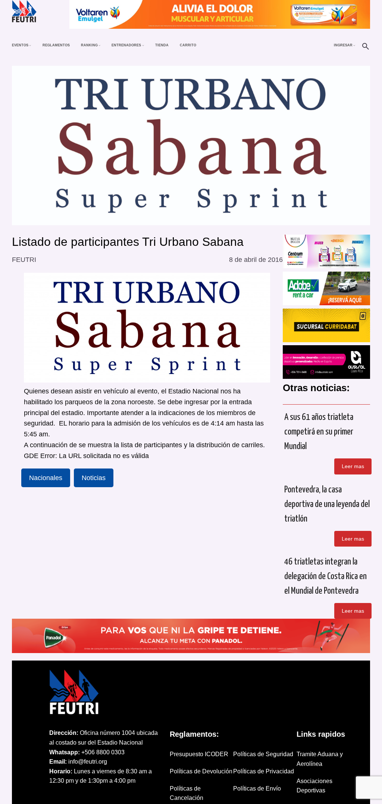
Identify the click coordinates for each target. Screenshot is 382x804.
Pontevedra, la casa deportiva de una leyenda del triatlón (327, 504)
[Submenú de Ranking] (99, 45)
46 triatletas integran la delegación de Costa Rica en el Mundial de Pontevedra (325, 576)
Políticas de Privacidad (263, 771)
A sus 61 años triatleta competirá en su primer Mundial (318, 432)
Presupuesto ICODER (199, 754)
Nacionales (45, 478)
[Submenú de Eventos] (30, 45)
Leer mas (353, 466)
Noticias (94, 478)
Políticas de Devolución (201, 771)
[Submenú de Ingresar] (354, 45)
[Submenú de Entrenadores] (143, 45)
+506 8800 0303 (103, 752)
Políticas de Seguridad (263, 754)
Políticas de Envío (257, 788)
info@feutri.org (87, 761)
